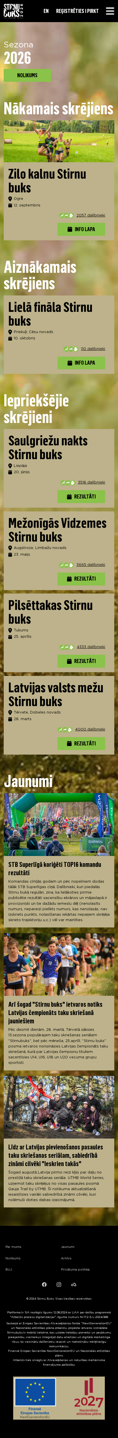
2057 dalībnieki (90, 215)
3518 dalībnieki (91, 482)
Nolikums (13, 1258)
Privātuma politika (75, 1269)
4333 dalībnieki (91, 647)
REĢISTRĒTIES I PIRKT (77, 11)
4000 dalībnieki (90, 729)
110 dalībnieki (93, 349)
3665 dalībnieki (90, 565)
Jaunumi (67, 1247)
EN (46, 11)
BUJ (8, 1269)
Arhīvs (66, 1258)
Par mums (13, 1247)
